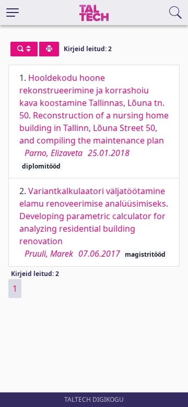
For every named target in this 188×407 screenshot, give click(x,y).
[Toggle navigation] (12, 12)
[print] (49, 49)
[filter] (24, 49)
